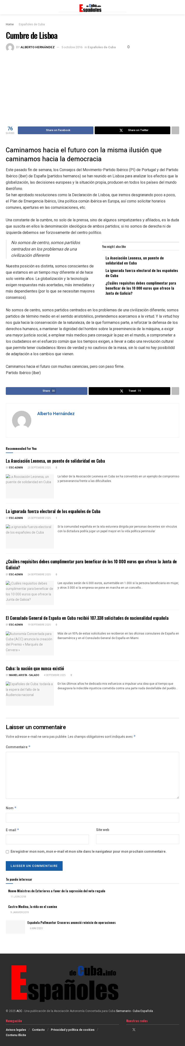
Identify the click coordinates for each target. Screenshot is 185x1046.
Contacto (38, 1030)
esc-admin (16, 467)
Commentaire (18, 747)
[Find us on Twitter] (134, 1029)
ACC (19, 1011)
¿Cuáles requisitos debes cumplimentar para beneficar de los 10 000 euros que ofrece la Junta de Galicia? (141, 288)
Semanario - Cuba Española (135, 1011)
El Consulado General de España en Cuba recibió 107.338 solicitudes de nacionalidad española (87, 618)
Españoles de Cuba (32, 24)
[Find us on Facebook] (127, 1029)
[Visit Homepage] (92, 7)
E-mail (12, 830)
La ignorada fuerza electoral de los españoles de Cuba (142, 273)
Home (10, 24)
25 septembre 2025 (39, 467)
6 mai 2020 (36, 928)
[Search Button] (177, 7)
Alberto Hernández (37, 47)
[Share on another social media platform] (175, 130)
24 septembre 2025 (39, 574)
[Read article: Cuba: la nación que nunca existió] (30, 694)
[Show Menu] (8, 7)
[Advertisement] (92, 88)
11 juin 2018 (18, 897)
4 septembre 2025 (55, 675)
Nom (11, 808)
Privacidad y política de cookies (72, 1030)
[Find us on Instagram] (140, 1029)
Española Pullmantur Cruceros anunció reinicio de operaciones (71, 922)
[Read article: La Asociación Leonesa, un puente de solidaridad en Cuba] (30, 486)
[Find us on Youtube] (146, 1029)
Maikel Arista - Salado (24, 675)
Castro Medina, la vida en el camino (32, 906)
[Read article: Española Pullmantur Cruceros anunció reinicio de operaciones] (15, 927)
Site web (102, 829)
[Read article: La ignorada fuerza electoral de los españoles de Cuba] (30, 536)
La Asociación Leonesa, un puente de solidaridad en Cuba (135, 260)
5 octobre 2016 (71, 47)
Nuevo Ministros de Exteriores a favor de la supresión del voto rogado (56, 890)
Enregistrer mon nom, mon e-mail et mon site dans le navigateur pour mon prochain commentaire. (88, 851)
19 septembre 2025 (39, 625)
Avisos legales (16, 1030)
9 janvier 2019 (19, 912)
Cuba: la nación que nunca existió (35, 668)
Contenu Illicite (16, 1035)
